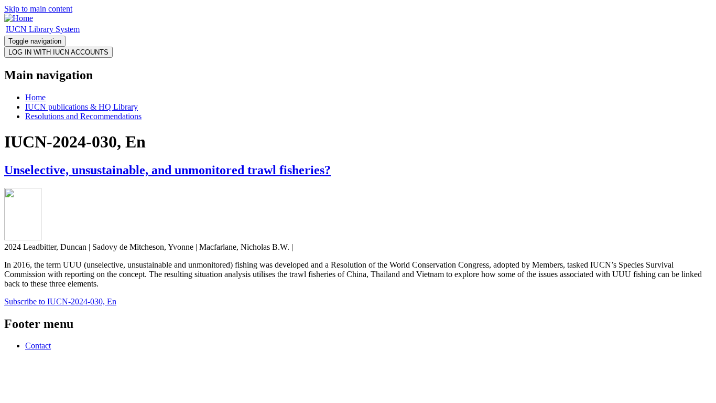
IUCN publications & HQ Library (81, 106)
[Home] (18, 18)
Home (35, 97)
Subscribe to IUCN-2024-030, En (60, 301)
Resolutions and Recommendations (83, 116)
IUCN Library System (43, 29)
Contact (38, 345)
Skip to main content (38, 8)
